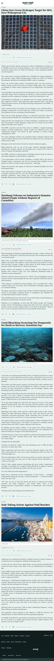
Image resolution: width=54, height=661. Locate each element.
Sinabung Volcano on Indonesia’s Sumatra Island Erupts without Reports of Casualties (26, 198)
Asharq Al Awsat (5, 54)
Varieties (3, 7)
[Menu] (2, 3)
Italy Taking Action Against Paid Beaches (25, 505)
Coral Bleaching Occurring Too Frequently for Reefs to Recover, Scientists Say (26, 323)
